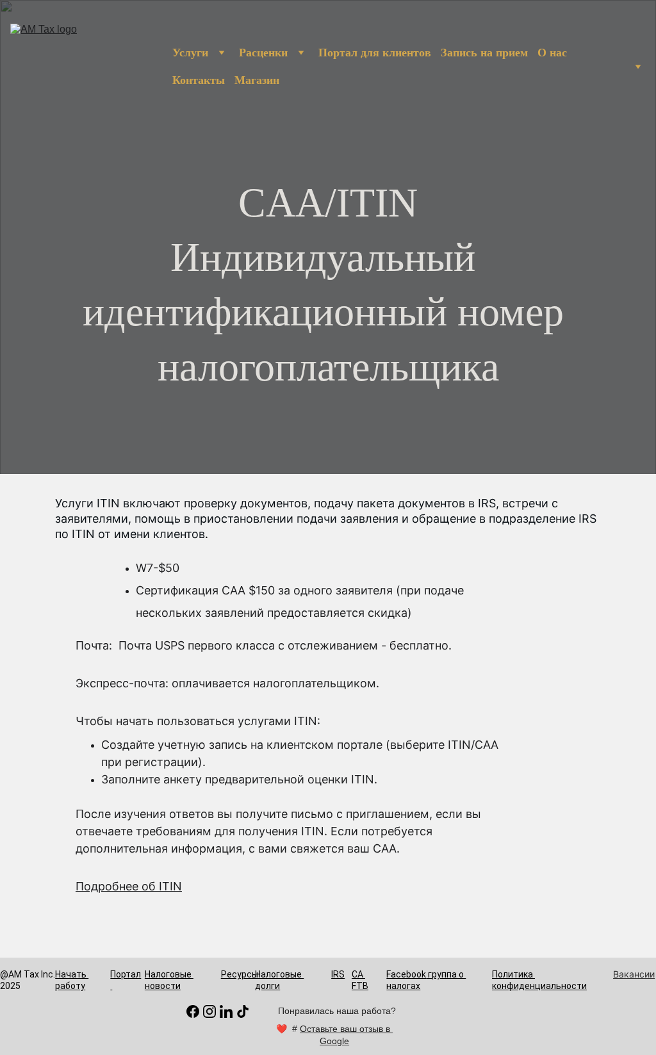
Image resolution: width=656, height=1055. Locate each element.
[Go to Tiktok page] (242, 1011)
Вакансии (634, 974)
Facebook (406, 974)
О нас (552, 52)
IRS (338, 974)
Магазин (256, 80)
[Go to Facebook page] (192, 1011)
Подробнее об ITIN (129, 886)
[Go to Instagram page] (209, 1011)
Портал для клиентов (374, 52)
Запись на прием (484, 52)
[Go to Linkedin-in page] (226, 1011)
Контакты (198, 80)
